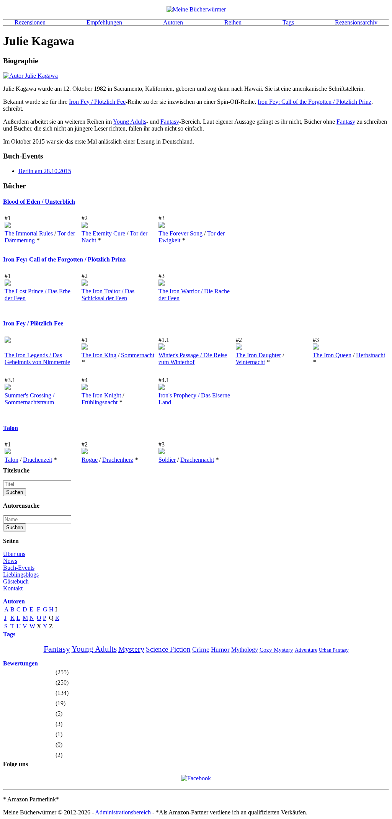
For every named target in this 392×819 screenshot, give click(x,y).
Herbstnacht (370, 355)
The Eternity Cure (103, 233)
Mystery (131, 649)
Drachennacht (197, 459)
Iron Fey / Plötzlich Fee (97, 101)
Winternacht (250, 362)
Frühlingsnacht (100, 402)
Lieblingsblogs (21, 574)
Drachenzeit (37, 459)
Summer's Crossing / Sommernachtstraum (29, 398)
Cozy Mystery (276, 650)
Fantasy (169, 121)
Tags (288, 22)
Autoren (173, 22)
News (10, 560)
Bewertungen (20, 663)
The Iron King (99, 355)
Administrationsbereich (123, 812)
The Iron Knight (101, 395)
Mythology (244, 649)
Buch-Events (18, 567)
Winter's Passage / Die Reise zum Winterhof (192, 358)
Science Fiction (168, 649)
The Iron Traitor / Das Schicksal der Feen (108, 294)
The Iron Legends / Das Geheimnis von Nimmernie (37, 358)
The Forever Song (180, 233)
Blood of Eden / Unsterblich (39, 201)
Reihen (233, 22)
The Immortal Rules (29, 233)
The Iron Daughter (258, 355)
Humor (220, 649)
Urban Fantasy (334, 650)
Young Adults (129, 121)
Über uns (14, 554)
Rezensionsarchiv (356, 22)
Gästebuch (16, 581)
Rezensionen (30, 22)
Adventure (306, 650)
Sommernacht (137, 355)
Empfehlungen (104, 22)
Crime (200, 649)
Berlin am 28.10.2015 (44, 171)
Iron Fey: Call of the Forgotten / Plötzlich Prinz (314, 101)
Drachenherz (117, 459)
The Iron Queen (332, 355)
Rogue (90, 459)
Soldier (167, 459)
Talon (10, 428)
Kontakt (13, 588)
